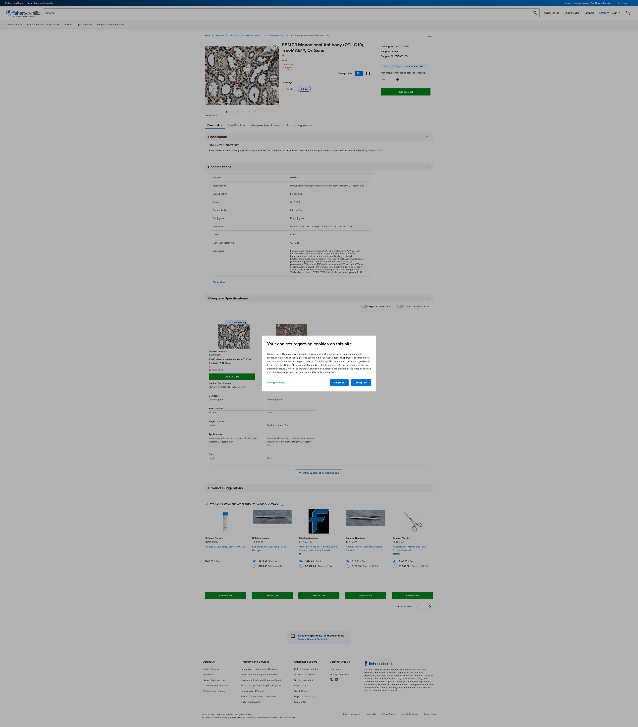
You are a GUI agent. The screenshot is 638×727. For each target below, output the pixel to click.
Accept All (361, 382)
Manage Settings (276, 382)
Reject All (339, 382)
